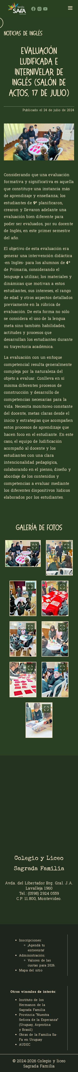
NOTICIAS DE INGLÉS (23, 33)
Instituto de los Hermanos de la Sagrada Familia (32, 1005)
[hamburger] (70, 8)
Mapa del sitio (30, 970)
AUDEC (24, 1044)
